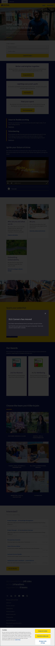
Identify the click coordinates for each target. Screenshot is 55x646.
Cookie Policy (17, 639)
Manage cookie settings (42, 642)
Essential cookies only (42, 636)
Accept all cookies (42, 631)
